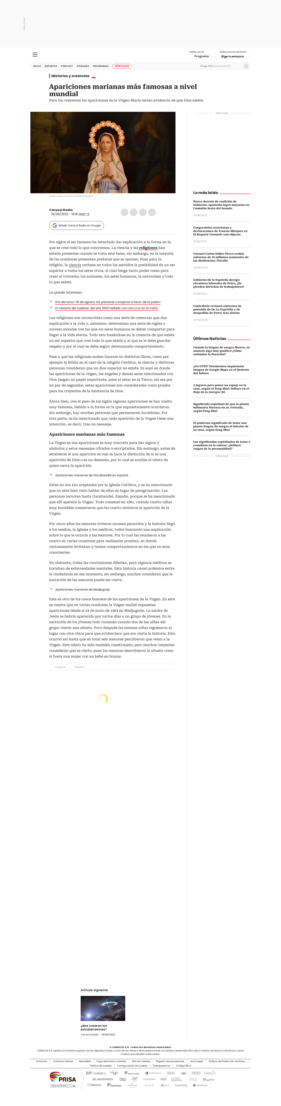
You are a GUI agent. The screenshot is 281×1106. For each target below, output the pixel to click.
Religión (79, 667)
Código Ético (183, 1065)
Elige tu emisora (232, 56)
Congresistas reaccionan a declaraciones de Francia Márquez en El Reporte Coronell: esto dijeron (220, 231)
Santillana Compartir (151, 1072)
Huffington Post (101, 1079)
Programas (101, 66)
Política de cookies (101, 1065)
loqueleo (181, 1084)
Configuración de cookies (132, 1065)
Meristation (199, 1084)
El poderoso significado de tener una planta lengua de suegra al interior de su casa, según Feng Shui (221, 426)
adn (195, 1072)
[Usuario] (246, 66)
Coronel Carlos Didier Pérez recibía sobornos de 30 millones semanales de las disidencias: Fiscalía (221, 257)
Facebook (124, 212)
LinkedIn (143, 212)
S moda (164, 1084)
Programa (201, 56)
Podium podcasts (131, 1084)
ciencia (75, 265)
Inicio (37, 66)
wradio (133, 1079)
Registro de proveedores (170, 1061)
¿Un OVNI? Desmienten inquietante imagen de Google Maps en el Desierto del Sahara (221, 370)
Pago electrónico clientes (111, 1061)
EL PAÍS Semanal (176, 1079)
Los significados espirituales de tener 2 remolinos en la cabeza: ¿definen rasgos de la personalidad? (221, 445)
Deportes (51, 66)
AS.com (183, 1072)
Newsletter (238, 66)
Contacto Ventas (63, 1061)
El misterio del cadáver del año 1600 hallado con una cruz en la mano (106, 308)
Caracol (209, 1072)
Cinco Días (148, 1079)
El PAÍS (95, 1072)
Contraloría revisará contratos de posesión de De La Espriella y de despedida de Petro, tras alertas (217, 309)
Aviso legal (196, 1061)
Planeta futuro (192, 1079)
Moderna (113, 1084)
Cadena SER (169, 1072)
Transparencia (161, 1065)
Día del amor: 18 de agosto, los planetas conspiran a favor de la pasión (108, 302)
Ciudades (83, 66)
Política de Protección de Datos (227, 1061)
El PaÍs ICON (147, 1084)
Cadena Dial (162, 1079)
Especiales (122, 66)
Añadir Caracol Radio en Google (79, 225)
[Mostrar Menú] (35, 54)
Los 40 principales (112, 1072)
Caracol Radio (140, 55)
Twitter (133, 212)
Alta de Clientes (141, 1061)
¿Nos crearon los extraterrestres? (94, 1028)
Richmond (94, 1084)
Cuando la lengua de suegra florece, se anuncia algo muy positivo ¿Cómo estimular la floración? (221, 351)
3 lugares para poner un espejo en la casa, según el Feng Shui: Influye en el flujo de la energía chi (221, 389)
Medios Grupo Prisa (62, 1085)
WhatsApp (152, 212)
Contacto (41, 1061)
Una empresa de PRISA (63, 1076)
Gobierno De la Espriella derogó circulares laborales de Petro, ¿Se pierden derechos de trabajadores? (218, 283)
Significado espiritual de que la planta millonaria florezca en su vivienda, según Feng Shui (221, 407)
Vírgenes (60, 667)
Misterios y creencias (70, 76)
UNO (121, 1079)
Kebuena (208, 1079)
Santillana (130, 1072)
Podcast (67, 66)
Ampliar (168, 119)
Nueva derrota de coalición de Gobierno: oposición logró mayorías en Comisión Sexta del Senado (221, 205)
